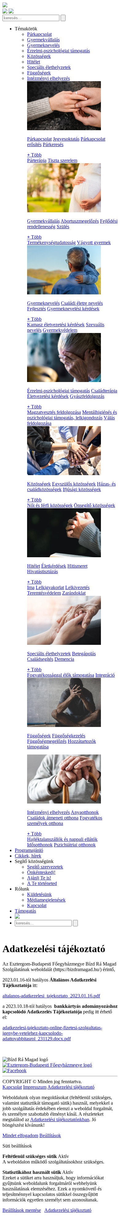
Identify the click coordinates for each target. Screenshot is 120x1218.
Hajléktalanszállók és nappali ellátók (62, 839)
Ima (30, 587)
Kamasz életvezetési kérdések (56, 324)
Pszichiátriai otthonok (75, 844)
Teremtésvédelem (44, 593)
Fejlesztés (36, 308)
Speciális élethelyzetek (49, 67)
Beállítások (50, 1135)
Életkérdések (53, 566)
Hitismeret (77, 566)
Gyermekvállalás (43, 39)
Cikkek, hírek (28, 855)
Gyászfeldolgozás (87, 396)
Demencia (64, 659)
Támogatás (25, 910)
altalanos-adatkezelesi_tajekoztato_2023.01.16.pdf (51, 995)
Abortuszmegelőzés (80, 221)
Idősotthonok (40, 844)
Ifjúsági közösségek (82, 489)
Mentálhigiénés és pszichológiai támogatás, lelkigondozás (72, 415)
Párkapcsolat (39, 34)
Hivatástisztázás (42, 571)
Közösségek (39, 56)
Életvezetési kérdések (48, 396)
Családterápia (104, 390)
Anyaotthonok (85, 812)
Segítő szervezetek (45, 866)
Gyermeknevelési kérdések (73, 308)
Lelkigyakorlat (50, 587)
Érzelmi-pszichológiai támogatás (58, 50)
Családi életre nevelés (82, 303)
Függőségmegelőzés (46, 741)
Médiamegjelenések (46, 899)
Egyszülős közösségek (74, 483)
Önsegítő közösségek (94, 505)
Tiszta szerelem (62, 160)
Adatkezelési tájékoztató (70, 1087)
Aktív (63, 1156)
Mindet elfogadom (20, 1135)
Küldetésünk (39, 894)
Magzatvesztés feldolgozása (54, 412)
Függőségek (39, 72)
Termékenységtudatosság (51, 242)
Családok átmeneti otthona (52, 817)
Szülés (63, 226)
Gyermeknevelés (43, 45)
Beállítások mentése (21, 1210)
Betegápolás (84, 653)
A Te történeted (42, 883)
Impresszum (34, 1087)
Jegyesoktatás (66, 139)
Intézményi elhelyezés (48, 78)
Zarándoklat (74, 593)
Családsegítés (40, 659)
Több (34, 154)
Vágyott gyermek (94, 242)
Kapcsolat (36, 905)
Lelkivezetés (77, 587)
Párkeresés (53, 144)
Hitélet (33, 61)
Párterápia (36, 160)
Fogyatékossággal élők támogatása (60, 675)
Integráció (105, 675)
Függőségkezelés (68, 735)
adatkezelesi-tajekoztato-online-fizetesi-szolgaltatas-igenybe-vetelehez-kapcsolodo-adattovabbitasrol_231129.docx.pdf (52, 1033)
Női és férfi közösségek (50, 505)
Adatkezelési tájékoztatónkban (59, 1119)
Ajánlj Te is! (39, 877)
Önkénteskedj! (41, 872)
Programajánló (29, 850)
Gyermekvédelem (60, 330)
